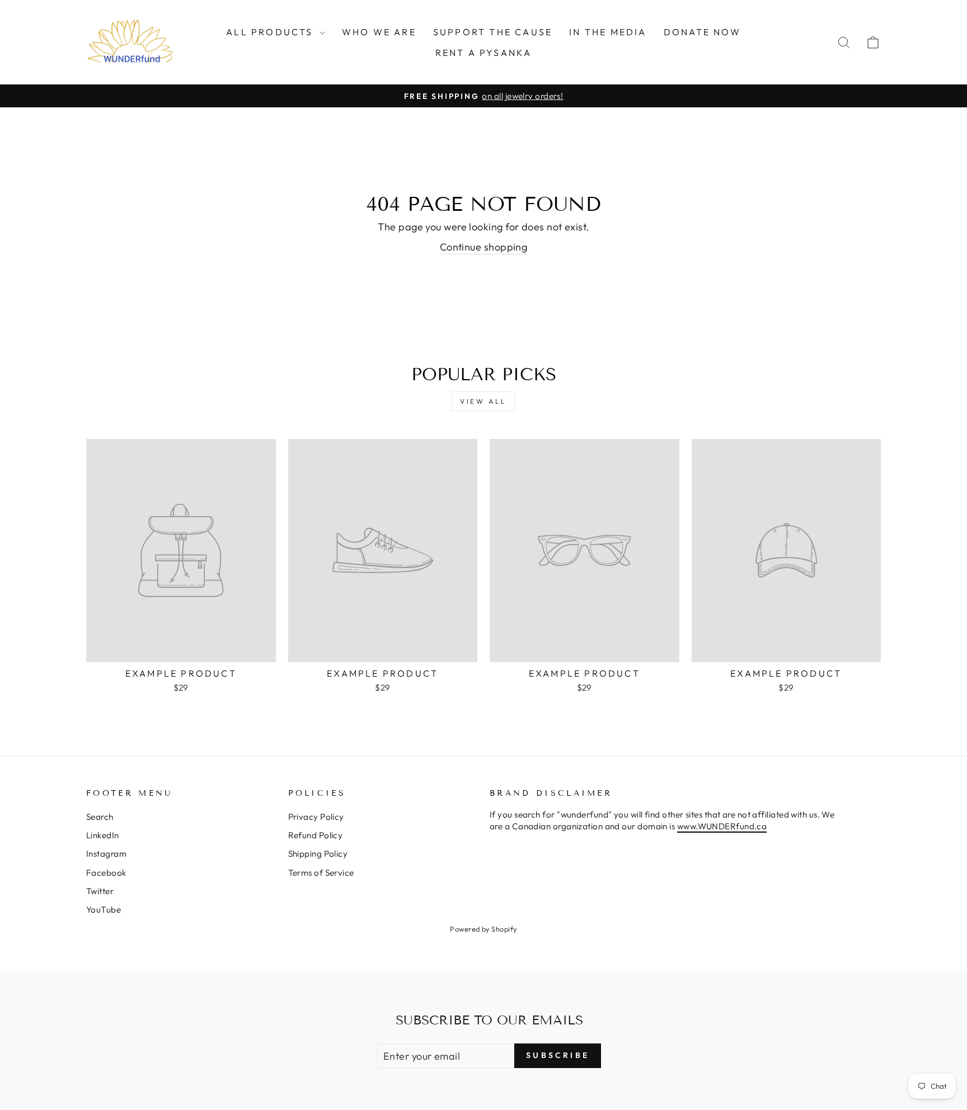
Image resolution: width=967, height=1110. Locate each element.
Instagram (106, 853)
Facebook (106, 872)
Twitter (100, 891)
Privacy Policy (316, 816)
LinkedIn (102, 835)
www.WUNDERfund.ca (722, 826)
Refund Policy (315, 835)
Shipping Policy (318, 853)
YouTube (103, 909)
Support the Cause (492, 31)
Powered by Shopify (483, 928)
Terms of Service (321, 872)
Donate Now (702, 31)
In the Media (607, 31)
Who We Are (379, 31)
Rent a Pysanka (483, 52)
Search (100, 816)
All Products (271, 31)
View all (483, 401)
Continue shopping (484, 246)
